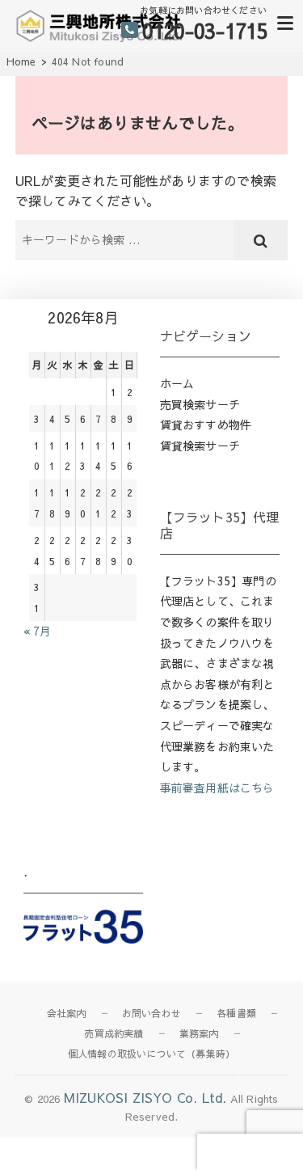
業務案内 (199, 1033)
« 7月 (37, 631)
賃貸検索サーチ (200, 445)
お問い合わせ (151, 1013)
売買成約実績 (113, 1033)
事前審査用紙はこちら (217, 787)
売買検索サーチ (200, 404)
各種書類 (236, 1013)
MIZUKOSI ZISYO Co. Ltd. (145, 1097)
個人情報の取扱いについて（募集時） (151, 1053)
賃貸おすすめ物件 (206, 424)
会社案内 (66, 1013)
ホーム (177, 383)
